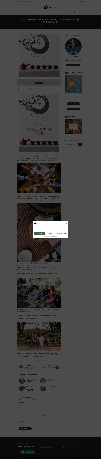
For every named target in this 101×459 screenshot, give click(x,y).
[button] (66, 223)
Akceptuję (39, 233)
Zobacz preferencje (61, 233)
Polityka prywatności (54, 236)
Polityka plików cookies (46, 236)
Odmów (50, 233)
